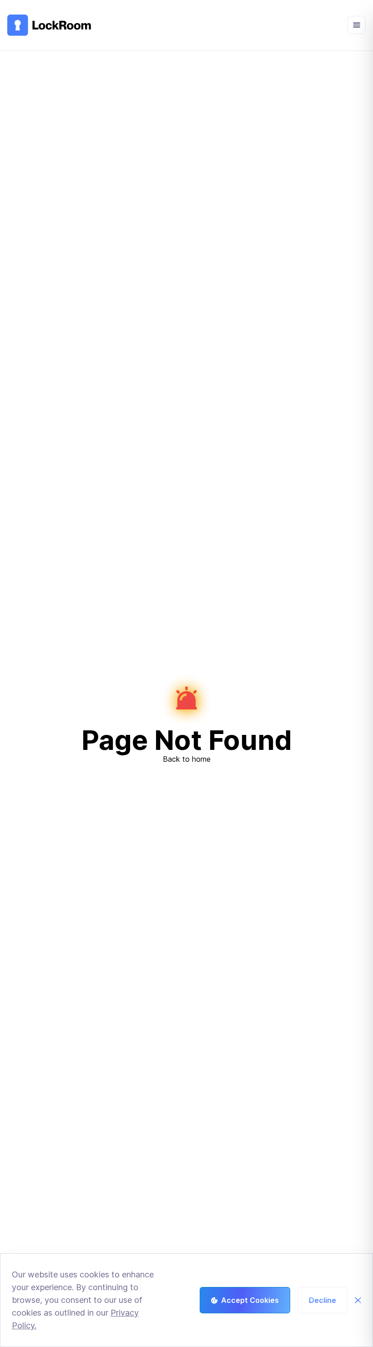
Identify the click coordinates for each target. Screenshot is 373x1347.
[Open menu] (357, 25)
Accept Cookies (250, 1300)
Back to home (187, 759)
